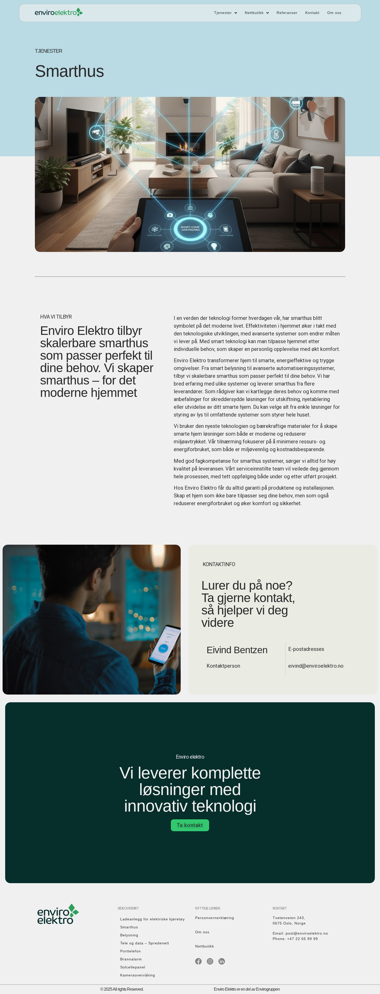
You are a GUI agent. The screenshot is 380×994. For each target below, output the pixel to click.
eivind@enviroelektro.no (316, 666)
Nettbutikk (204, 946)
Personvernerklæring (214, 918)
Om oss (202, 932)
